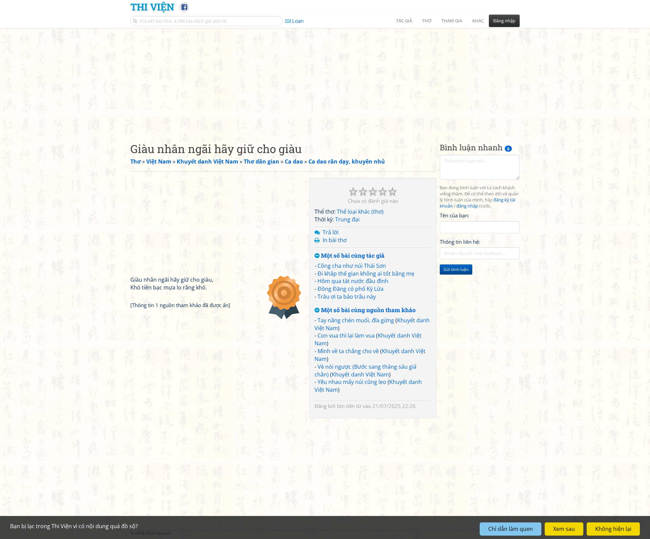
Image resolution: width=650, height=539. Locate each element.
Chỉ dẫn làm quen (510, 529)
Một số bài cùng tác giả (352, 256)
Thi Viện (152, 6)
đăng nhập (467, 206)
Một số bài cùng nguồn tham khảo (368, 310)
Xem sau (564, 529)
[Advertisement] (325, 79)
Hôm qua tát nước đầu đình (353, 281)
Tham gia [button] (451, 21)
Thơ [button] (426, 21)
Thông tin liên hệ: (460, 241)
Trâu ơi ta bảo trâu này (347, 296)
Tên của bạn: (454, 215)
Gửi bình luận (456, 269)
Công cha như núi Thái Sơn (352, 266)
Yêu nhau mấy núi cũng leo (352, 382)
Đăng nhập (504, 21)
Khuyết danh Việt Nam (360, 374)
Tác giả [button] (404, 21)
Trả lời (331, 232)
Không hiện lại (613, 529)
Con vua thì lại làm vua (346, 335)
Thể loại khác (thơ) (360, 211)
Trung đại (347, 219)
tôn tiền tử (349, 406)
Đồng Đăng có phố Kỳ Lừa (351, 289)
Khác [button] (478, 21)
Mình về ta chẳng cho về (348, 351)
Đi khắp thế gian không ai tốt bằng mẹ (366, 273)
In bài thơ (335, 240)
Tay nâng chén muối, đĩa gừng (356, 320)
